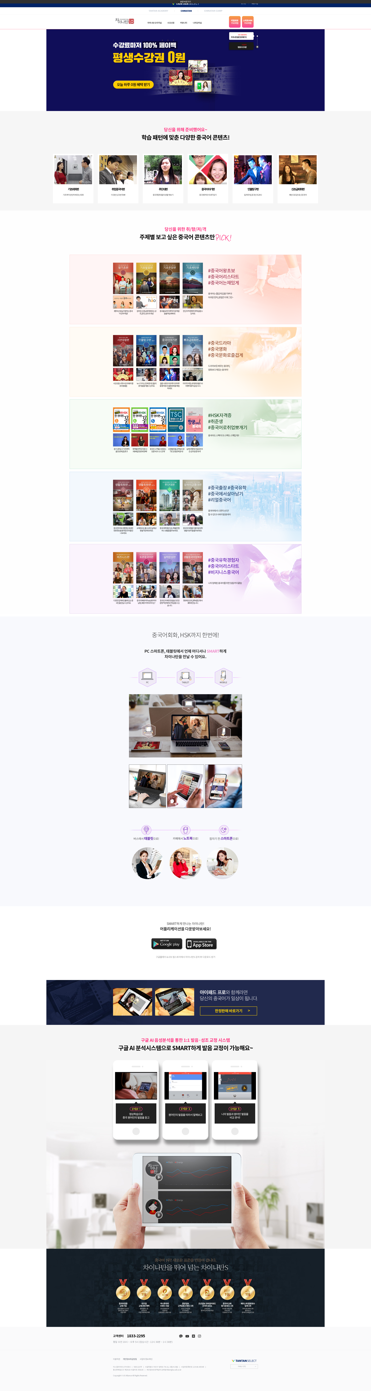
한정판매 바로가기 (228, 1011)
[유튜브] (187, 1336)
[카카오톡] (181, 1336)
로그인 (243, 3)
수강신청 (170, 23)
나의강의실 (197, 23)
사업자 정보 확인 (146, 1359)
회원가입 (255, 3)
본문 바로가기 (185, 1)
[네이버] (193, 1336)
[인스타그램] (199, 1336)
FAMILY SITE (242, 1366)
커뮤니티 (183, 23)
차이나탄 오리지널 (154, 23)
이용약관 (116, 1359)
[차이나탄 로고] (124, 21)
